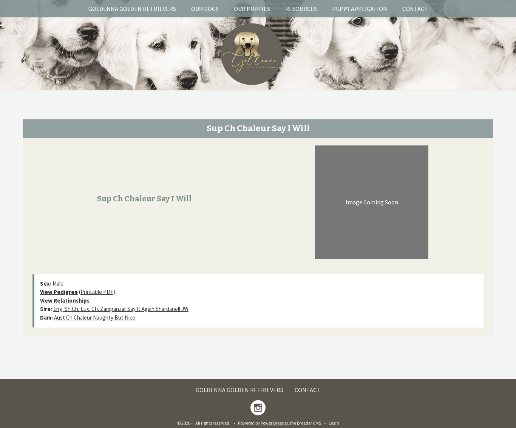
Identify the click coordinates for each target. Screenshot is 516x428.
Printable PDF (96, 291)
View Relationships (65, 300)
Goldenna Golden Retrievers (132, 8)
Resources (301, 8)
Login (334, 423)
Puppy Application (359, 8)
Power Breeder (274, 423)
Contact (415, 8)
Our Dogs (205, 8)
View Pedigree (59, 291)
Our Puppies (252, 8)
